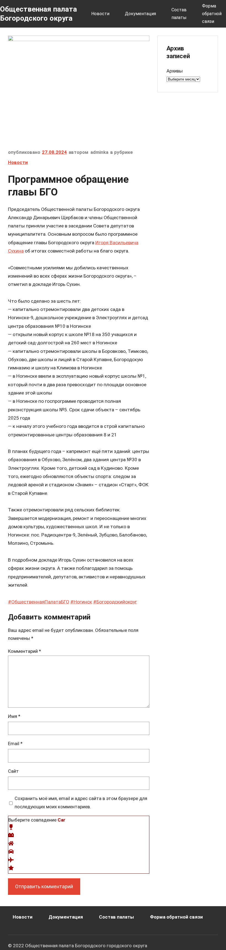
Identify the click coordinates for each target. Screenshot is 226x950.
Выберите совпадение (36, 820)
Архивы (174, 71)
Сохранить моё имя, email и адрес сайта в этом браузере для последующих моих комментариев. (81, 802)
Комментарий (24, 651)
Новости (18, 162)
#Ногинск (81, 602)
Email (15, 743)
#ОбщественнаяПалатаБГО (38, 602)
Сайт (13, 771)
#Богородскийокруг (115, 602)
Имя (14, 716)
